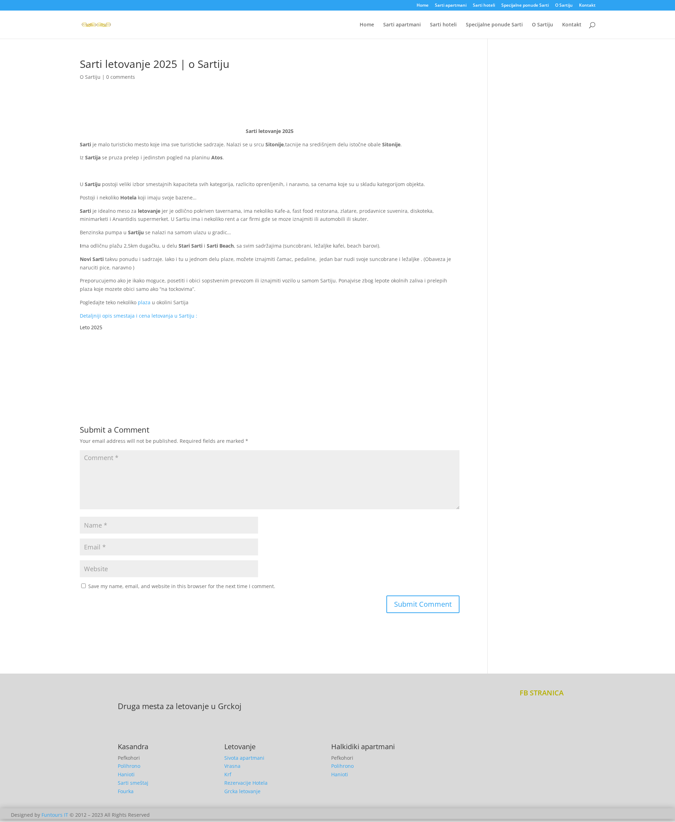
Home (423, 5)
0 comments (120, 77)
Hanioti (126, 774)
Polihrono (129, 766)
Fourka (126, 791)
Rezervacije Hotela (246, 782)
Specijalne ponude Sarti (525, 5)
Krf (227, 774)
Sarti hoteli (484, 5)
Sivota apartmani (244, 757)
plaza (144, 302)
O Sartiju (564, 5)
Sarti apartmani (451, 5)
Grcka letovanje (242, 791)
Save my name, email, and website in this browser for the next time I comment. (181, 586)
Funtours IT (54, 814)
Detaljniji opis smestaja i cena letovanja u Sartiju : (138, 315)
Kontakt (587, 5)
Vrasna (232, 766)
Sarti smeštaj (133, 782)
